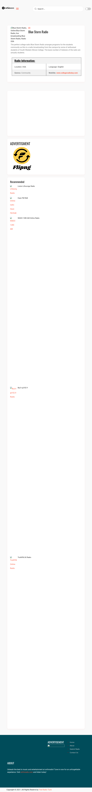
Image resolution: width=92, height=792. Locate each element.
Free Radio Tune (45, 790)
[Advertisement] (46, 114)
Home (72, 742)
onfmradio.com (27, 772)
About (72, 746)
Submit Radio (75, 749)
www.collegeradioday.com (67, 73)
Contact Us (74, 753)
